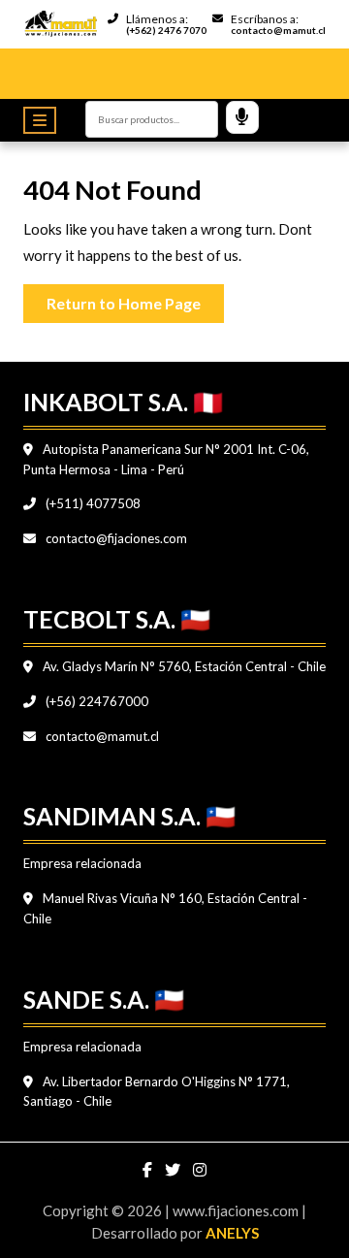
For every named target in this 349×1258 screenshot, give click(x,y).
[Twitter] (174, 1169)
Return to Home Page (135, 298)
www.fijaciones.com (237, 1210)
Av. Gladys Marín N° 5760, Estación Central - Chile (183, 666)
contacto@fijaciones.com (115, 538)
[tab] (44, 120)
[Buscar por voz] (242, 117)
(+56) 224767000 (95, 701)
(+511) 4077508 (92, 503)
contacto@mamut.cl (101, 736)
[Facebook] (149, 1169)
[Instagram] (199, 1169)
